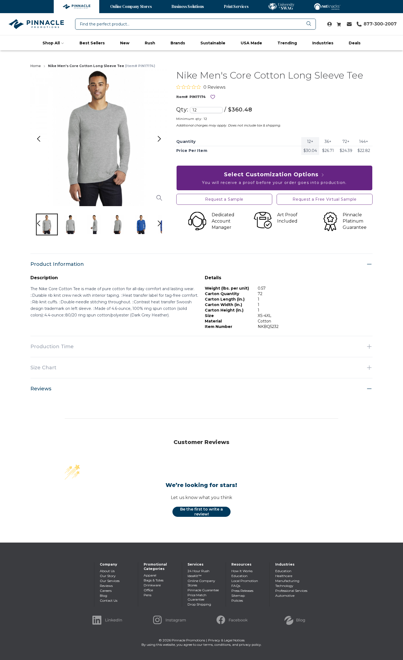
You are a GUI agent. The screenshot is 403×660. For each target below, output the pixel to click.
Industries (322, 43)
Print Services (236, 6)
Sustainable (212, 43)
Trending (287, 43)
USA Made (251, 43)
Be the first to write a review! (201, 512)
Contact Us (108, 600)
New (124, 43)
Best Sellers (92, 43)
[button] (47, 224)
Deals (355, 43)
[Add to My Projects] (212, 97)
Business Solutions (187, 6)
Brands (178, 43)
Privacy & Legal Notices (226, 640)
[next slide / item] (165, 225)
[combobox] (195, 24)
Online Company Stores (131, 6)
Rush (150, 43)
